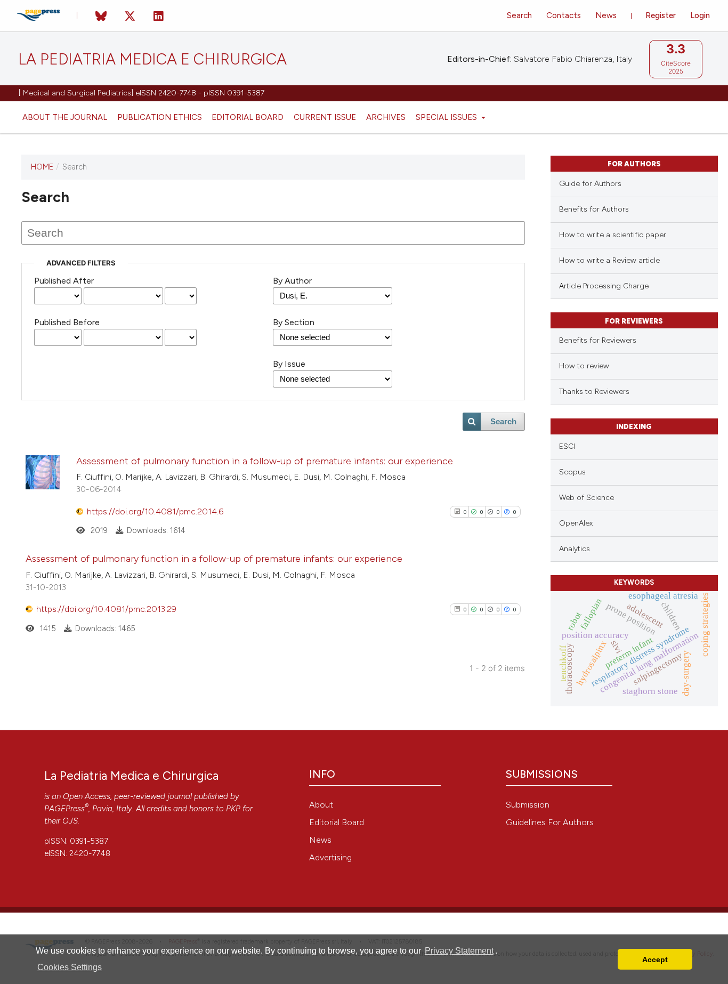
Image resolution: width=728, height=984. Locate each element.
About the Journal (64, 117)
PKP (233, 808)
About (321, 805)
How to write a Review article (609, 260)
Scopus (572, 472)
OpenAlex (576, 523)
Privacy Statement (459, 950)
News (606, 15)
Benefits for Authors (594, 209)
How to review (584, 365)
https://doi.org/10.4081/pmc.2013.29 (106, 609)
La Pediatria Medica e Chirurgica (152, 59)
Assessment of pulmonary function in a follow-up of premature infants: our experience (264, 461)
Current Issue (325, 117)
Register (660, 15)
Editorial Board (248, 117)
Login (700, 15)
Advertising (330, 857)
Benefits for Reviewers (597, 340)
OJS (70, 821)
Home (42, 167)
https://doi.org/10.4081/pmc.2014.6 (155, 511)
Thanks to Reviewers (594, 391)
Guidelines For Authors (550, 822)
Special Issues (447, 117)
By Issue (289, 364)
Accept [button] (655, 959)
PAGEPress (64, 808)
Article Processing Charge (604, 286)
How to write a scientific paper (612, 234)
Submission (527, 805)
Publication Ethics (159, 117)
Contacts (563, 15)
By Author (292, 281)
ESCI (567, 446)
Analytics (574, 548)
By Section (293, 322)
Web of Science (586, 497)
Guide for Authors (590, 183)
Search (519, 15)
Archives (386, 117)
